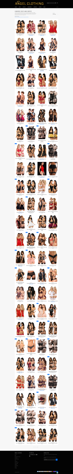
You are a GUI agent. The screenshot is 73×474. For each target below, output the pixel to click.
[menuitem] (16, 7)
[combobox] (51, 3)
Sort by (54, 13)
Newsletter (16, 461)
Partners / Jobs (16, 462)
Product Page (16, 463)
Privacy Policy (16, 465)
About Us (16, 454)
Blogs (15, 455)
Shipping (16, 464)
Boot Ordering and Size (17, 456)
